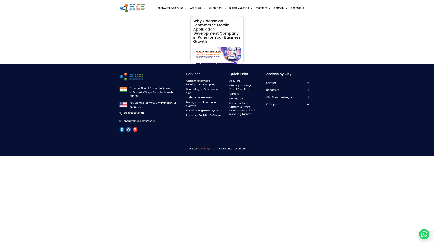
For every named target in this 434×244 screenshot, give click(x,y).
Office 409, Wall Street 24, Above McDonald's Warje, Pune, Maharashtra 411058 (153, 92)
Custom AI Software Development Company (200, 82)
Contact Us (236, 98)
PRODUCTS (261, 8)
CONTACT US (297, 8)
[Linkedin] (122, 129)
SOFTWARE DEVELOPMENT (170, 8)
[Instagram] (135, 129)
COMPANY (279, 8)
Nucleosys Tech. (208, 148)
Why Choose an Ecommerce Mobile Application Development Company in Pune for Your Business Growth (217, 31)
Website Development (199, 97)
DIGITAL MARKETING (239, 8)
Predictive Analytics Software (203, 115)
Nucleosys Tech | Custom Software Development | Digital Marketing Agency (242, 109)
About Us (234, 81)
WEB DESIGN (196, 8)
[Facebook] (128, 129)
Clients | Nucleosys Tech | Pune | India (240, 87)
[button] (424, 234)
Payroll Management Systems (204, 110)
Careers (234, 94)
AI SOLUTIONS (216, 8)
